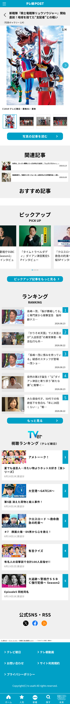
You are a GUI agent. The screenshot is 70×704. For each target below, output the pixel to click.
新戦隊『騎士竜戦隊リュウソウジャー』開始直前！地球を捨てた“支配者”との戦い (27, 640)
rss (44, 623)
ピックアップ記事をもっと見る (35, 279)
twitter (26, 623)
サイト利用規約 (50, 663)
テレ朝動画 (47, 652)
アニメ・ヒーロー (13, 640)
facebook (35, 623)
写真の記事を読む (35, 136)
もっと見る (35, 420)
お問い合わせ (15, 663)
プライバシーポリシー (21, 674)
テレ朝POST (35, 3)
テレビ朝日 (14, 652)
